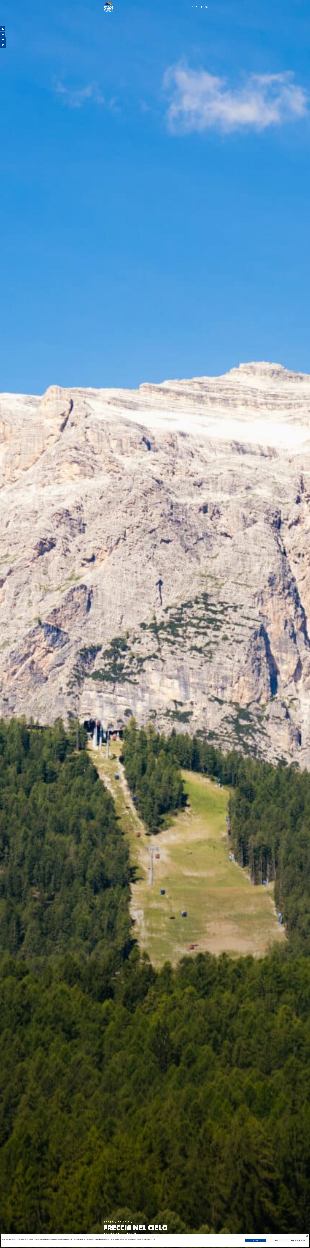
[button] (307, 1236)
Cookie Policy (5, 1244)
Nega (276, 1240)
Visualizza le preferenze (297, 1240)
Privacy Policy (12, 1244)
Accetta (255, 1240)
